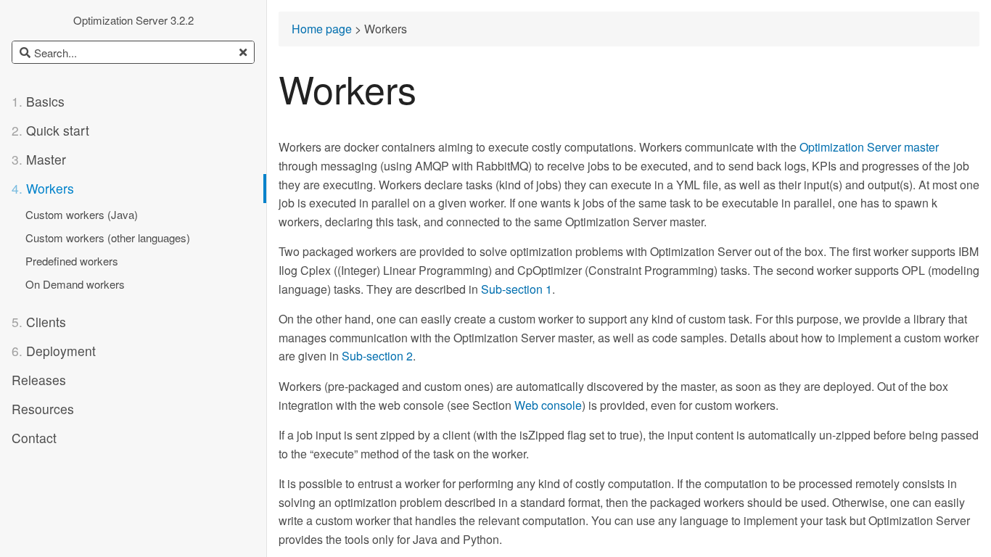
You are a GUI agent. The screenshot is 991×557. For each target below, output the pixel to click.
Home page (322, 29)
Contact (34, 438)
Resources (43, 409)
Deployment (54, 351)
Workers (43, 188)
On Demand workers (75, 284)
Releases (39, 380)
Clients (39, 322)
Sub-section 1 (516, 290)
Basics (38, 101)
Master (39, 159)
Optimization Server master (869, 147)
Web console (548, 406)
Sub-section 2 (377, 356)
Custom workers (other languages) (107, 237)
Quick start (50, 130)
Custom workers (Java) (81, 214)
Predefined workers (71, 260)
